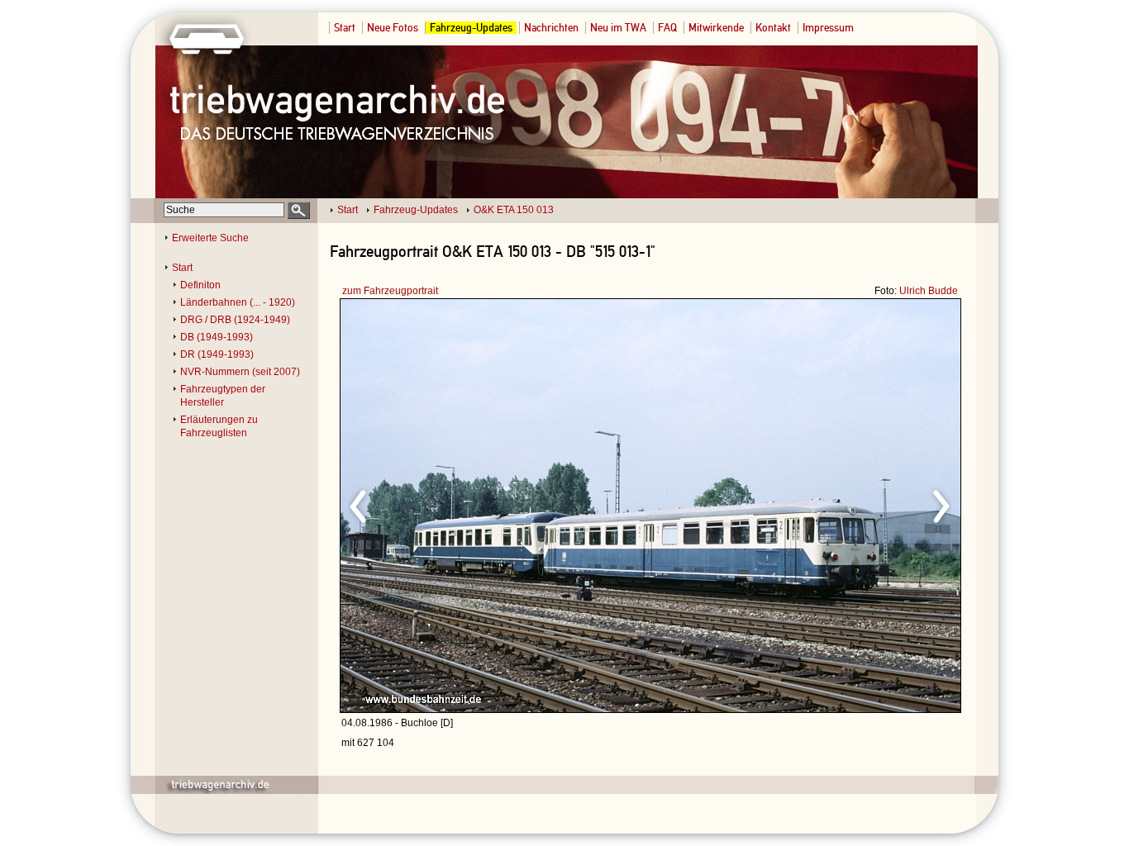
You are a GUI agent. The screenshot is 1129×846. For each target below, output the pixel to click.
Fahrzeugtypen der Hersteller (222, 395)
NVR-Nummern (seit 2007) (240, 372)
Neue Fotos (392, 27)
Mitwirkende (716, 27)
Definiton (200, 285)
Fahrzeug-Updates (471, 27)
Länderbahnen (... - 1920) (237, 302)
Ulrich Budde (928, 291)
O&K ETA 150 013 (514, 210)
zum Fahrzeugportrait (390, 291)
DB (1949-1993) (216, 337)
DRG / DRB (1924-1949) (235, 320)
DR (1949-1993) (217, 354)
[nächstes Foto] (796, 504)
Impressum (828, 27)
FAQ (667, 27)
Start (344, 27)
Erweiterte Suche (210, 238)
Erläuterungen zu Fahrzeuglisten (219, 426)
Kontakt (773, 27)
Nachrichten (551, 27)
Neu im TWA (618, 27)
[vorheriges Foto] (499, 504)
